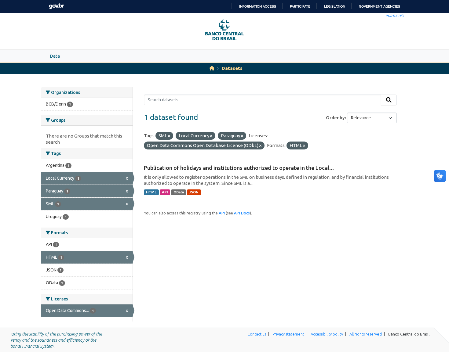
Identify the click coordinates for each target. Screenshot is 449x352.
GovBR (56, 6)
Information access (257, 6)
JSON (194, 192)
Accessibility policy (327, 334)
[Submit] (389, 100)
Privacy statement (288, 334)
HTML (151, 192)
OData (178, 192)
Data (55, 56)
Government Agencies (379, 6)
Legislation (334, 6)
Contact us (256, 334)
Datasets (232, 68)
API (165, 192)
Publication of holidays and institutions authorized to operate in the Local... (239, 168)
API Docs (242, 213)
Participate (300, 6)
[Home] (211, 68)
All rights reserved (365, 334)
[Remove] (169, 136)
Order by (335, 117)
